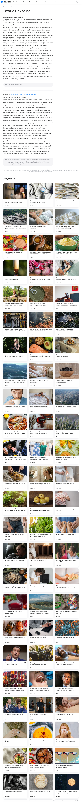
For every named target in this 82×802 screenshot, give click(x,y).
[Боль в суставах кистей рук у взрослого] (67, 503)
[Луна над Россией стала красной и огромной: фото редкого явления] (67, 786)
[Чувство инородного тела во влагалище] (41, 375)
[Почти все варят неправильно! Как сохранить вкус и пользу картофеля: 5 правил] (67, 247)
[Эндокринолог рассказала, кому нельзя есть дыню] (67, 452)
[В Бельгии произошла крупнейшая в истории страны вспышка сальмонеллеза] (67, 580)
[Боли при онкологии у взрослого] (41, 580)
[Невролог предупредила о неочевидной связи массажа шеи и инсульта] (67, 709)
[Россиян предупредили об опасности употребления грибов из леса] (15, 580)
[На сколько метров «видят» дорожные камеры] (67, 760)
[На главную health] (9, 2)
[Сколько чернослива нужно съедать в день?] (67, 375)
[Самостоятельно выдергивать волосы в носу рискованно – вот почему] (67, 734)
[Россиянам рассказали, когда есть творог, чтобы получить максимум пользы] (67, 221)
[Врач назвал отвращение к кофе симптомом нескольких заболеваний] (15, 401)
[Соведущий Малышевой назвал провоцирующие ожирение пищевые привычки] (41, 786)
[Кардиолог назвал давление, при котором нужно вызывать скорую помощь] (67, 272)
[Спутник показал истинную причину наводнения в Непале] (41, 606)
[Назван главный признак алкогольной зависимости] (41, 426)
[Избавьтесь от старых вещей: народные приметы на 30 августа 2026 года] (15, 324)
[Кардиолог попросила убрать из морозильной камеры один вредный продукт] (15, 195)
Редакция (31, 800)
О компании (7, 800)
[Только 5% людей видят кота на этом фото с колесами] (67, 632)
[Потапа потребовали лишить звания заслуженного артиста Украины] (15, 709)
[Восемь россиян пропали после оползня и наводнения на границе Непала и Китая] (67, 401)
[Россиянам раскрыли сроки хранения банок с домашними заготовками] (15, 683)
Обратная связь (57, 800)
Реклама (14, 800)
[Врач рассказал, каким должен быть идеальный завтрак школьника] (15, 760)
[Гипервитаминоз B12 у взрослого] (15, 555)
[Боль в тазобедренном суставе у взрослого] (15, 529)
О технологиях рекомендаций (69, 800)
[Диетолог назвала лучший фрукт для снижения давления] (41, 529)
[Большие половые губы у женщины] (41, 221)
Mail (3, 800)
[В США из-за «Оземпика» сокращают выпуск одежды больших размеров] (41, 452)
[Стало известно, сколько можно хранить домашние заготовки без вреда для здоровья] (15, 632)
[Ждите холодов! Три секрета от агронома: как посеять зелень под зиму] (15, 503)
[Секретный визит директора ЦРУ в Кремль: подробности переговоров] (15, 657)
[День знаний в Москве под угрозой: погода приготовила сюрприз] (15, 349)
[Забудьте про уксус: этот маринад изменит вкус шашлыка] (41, 324)
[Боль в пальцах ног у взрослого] (67, 529)
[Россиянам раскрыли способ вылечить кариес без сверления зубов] (41, 683)
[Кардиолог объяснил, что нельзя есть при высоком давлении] (41, 247)
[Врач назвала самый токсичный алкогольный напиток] (15, 272)
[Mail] (2, 2)
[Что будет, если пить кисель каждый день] (15, 606)
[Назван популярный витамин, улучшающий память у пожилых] (15, 298)
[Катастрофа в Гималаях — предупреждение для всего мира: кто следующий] (15, 221)
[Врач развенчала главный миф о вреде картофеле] (15, 478)
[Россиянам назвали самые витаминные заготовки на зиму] (41, 503)
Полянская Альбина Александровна (23, 94)
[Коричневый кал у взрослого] (67, 478)
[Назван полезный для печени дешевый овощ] (15, 247)
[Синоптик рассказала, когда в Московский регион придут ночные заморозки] (67, 324)
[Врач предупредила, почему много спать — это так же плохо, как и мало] (41, 401)
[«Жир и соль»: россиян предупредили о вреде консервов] (41, 298)
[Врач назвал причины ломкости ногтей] (15, 734)
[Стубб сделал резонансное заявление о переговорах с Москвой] (67, 683)
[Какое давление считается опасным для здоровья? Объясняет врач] (41, 195)
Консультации (6, 6)
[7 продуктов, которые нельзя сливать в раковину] (67, 349)
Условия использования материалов (43, 800)
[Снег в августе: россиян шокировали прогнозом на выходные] (67, 426)
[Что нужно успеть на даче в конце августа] (67, 606)
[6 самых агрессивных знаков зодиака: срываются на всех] (15, 786)
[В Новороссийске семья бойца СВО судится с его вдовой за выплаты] (67, 657)
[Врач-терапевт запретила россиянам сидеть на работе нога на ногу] (41, 709)
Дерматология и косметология (21, 6)
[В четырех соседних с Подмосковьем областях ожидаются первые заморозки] (41, 657)
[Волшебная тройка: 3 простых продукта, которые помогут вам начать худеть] (15, 426)
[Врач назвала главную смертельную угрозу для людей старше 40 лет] (41, 349)
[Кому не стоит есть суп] (41, 734)
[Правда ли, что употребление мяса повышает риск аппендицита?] (41, 760)
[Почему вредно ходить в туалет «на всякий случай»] (41, 478)
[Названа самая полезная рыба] (67, 195)
